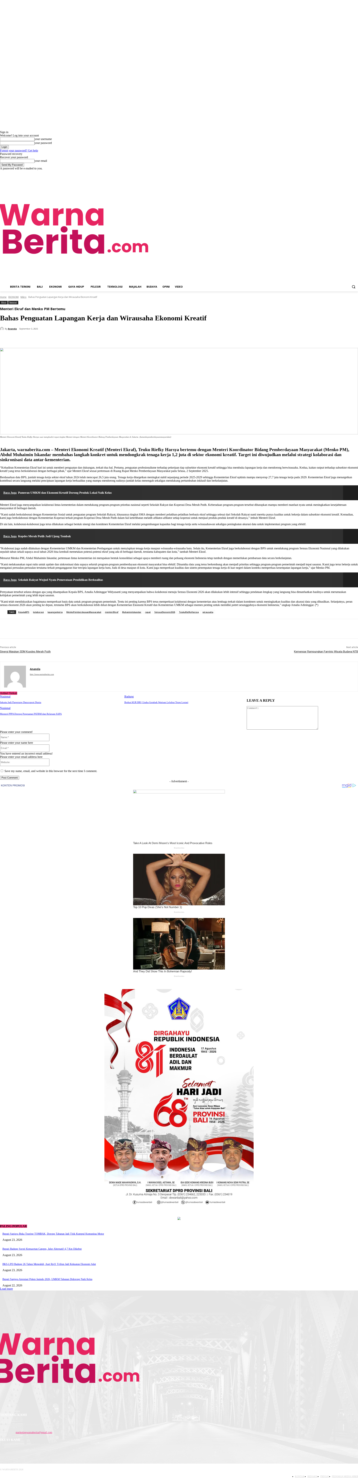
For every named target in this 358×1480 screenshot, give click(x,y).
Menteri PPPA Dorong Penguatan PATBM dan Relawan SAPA (31, 713)
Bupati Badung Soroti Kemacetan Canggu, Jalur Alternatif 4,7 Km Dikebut (42, 1248)
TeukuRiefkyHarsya (189, 612)
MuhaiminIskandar (131, 612)
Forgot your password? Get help (19, 150)
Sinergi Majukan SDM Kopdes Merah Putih (25, 651)
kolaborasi (38, 612)
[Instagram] (345, 173)
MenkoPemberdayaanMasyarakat (83, 612)
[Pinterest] (61, 338)
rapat (148, 612)
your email (40, 160)
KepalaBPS (23, 612)
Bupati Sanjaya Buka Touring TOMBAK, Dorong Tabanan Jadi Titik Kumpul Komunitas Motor (53, 1233)
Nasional (13, 302)
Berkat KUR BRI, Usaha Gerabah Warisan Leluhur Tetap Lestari (156, 702)
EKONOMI (13, 297)
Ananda (12, 328)
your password (43, 142)
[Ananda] (2, 329)
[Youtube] (356, 173)
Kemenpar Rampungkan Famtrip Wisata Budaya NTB (326, 651)
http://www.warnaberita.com (42, 674)
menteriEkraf (111, 612)
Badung (129, 696)
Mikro (23, 297)
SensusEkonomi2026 (164, 612)
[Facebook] (340, 173)
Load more (6, 1288)
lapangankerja (55, 612)
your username (43, 139)
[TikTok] (350, 173)
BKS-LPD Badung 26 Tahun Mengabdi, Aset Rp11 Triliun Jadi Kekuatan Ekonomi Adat (49, 1264)
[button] (353, 286)
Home (3, 297)
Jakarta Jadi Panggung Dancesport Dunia (20, 702)
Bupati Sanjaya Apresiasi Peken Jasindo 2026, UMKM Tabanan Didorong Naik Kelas (47, 1279)
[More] (88, 338)
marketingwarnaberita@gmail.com (34, 1432)
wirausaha (207, 612)
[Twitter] (47, 338)
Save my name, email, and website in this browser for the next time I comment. (50, 771)
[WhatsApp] (74, 338)
